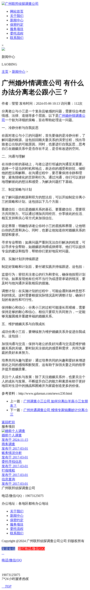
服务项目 (16, 29)
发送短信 (8, 548)
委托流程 (16, 33)
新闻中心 (16, 20)
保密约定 (16, 24)
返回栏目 (8, 422)
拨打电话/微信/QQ (31, 548)
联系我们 (16, 38)
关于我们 (16, 16)
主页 (5, 71)
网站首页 (16, 11)
